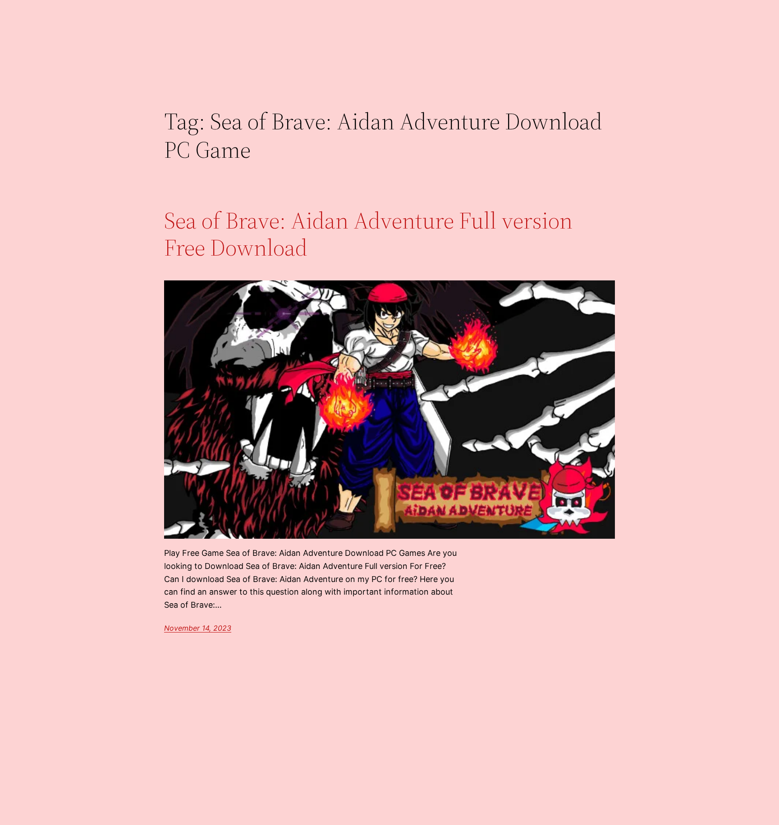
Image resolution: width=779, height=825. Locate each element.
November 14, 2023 (197, 627)
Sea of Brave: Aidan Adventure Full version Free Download (368, 234)
